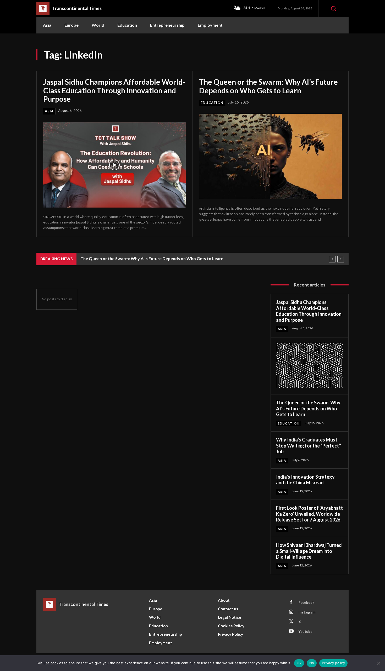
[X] (291, 622)
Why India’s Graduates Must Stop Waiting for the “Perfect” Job (308, 445)
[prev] (332, 259)
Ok (299, 663)
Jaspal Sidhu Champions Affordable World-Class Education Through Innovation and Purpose (114, 90)
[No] (378, 663)
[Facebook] (291, 602)
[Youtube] (291, 631)
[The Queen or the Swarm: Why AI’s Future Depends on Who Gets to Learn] (270, 156)
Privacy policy (333, 663)
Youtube (305, 631)
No (311, 663)
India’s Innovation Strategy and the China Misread (305, 480)
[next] (340, 259)
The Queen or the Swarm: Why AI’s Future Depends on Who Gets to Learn (268, 86)
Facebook (306, 602)
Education (212, 103)
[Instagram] (291, 612)
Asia (49, 111)
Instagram (307, 612)
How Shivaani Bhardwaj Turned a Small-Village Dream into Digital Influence (309, 551)
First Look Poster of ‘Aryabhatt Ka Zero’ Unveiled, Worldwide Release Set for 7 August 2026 (309, 514)
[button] (333, 8)
